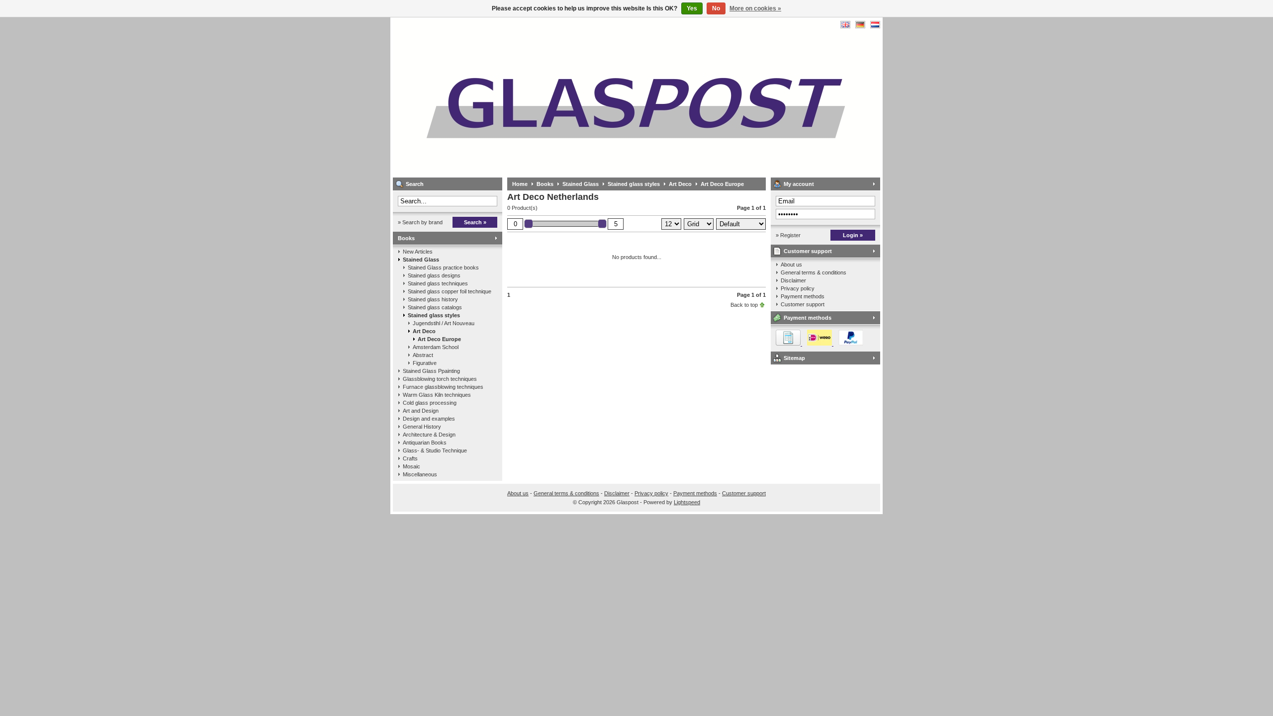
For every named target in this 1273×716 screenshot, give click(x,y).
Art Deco (424, 331)
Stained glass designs (434, 275)
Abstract (423, 355)
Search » (475, 222)
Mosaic (411, 466)
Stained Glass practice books (443, 267)
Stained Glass (421, 260)
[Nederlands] (875, 24)
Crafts (410, 458)
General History (422, 427)
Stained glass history (433, 299)
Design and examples (429, 419)
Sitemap (794, 358)
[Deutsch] (860, 24)
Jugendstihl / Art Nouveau (443, 323)
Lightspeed (687, 502)
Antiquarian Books (425, 443)
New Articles (418, 252)
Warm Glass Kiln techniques (437, 395)
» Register (788, 235)
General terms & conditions (813, 272)
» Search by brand (420, 222)
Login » (853, 235)
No (716, 8)
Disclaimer (793, 280)
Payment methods (802, 296)
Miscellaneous (420, 474)
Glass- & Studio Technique (435, 450)
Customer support (808, 251)
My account (799, 184)
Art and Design (421, 411)
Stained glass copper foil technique (449, 291)
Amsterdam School (435, 347)
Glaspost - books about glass (524, 97)
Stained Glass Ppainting (431, 371)
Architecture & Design (429, 435)
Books (406, 238)
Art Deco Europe (439, 339)
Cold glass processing (429, 403)
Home (520, 184)
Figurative (425, 363)
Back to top (744, 305)
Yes (692, 8)
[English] (845, 24)
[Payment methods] (817, 344)
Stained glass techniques (438, 283)
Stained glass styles (434, 315)
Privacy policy (798, 288)
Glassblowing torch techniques (440, 379)
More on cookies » (755, 8)
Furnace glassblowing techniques (443, 387)
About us (791, 265)
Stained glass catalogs (435, 307)
